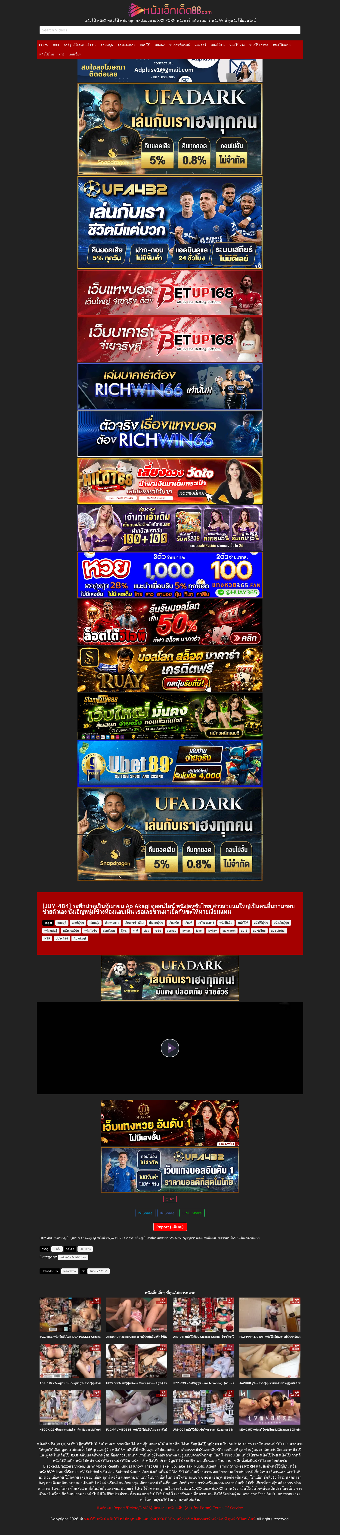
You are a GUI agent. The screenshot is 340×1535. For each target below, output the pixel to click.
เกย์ (61, 54)
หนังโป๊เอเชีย (282, 45)
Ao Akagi (80, 938)
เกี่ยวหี (188, 922)
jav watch (229, 930)
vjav (146, 930)
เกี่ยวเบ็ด (174, 922)
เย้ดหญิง (94, 922)
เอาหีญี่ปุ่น (78, 922)
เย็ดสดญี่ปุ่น (156, 922)
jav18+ (212, 930)
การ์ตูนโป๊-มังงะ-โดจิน (80, 45)
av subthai (278, 930)
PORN (43, 45)
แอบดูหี (61, 922)
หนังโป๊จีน (218, 45)
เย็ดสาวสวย (112, 922)
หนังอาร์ (200, 45)
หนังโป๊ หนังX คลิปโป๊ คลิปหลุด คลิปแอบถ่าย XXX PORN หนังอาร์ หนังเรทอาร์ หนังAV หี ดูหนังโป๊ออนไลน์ (170, 1519)
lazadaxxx (69, 1271)
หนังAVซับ (90, 930)
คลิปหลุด (106, 45)
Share (146, 1213)
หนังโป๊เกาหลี (258, 45)
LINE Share (192, 1213)
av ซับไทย (259, 930)
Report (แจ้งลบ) (170, 1227)
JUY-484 (62, 938)
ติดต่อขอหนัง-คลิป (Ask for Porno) (183, 1507)
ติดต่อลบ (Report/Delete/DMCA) (124, 1507)
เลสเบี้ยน (75, 54)
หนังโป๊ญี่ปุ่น (261, 922)
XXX (56, 45)
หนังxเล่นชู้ (50, 930)
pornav (171, 930)
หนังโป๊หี (243, 922)
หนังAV (160, 45)
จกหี (135, 930)
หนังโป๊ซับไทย (77, 1257)
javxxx (186, 930)
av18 (244, 930)
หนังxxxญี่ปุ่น (71, 930)
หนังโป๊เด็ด (225, 922)
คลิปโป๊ (145, 45)
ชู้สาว (124, 930)
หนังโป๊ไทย (47, 54)
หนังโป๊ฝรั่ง (237, 45)
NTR (47, 938)
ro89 (158, 930)
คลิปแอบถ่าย (126, 45)
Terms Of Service (228, 1507)
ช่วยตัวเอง (109, 930)
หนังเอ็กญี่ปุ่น (281, 922)
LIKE (171, 1199)
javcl (199, 930)
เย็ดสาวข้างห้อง (134, 922)
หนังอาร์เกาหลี (179, 45)
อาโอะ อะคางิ (206, 922)
